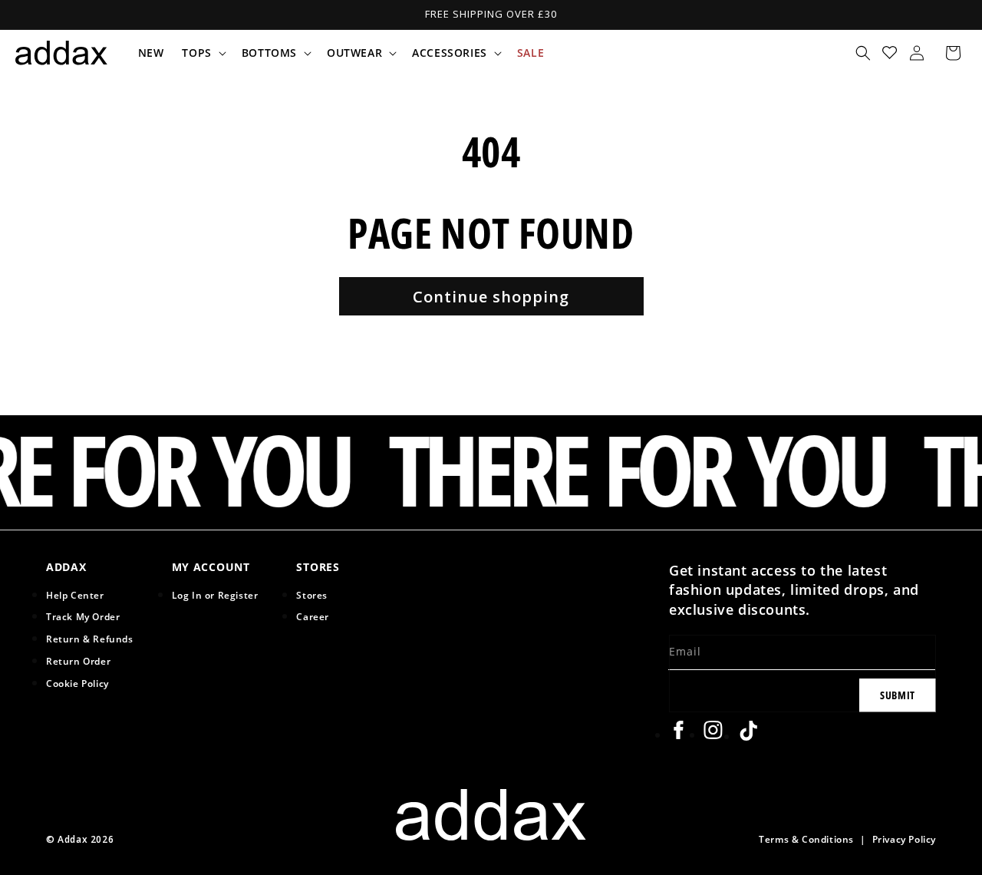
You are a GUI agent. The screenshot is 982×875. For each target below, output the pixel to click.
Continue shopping (491, 296)
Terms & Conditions (806, 839)
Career (312, 616)
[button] (202, 53)
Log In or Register (215, 595)
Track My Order (83, 616)
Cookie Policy (77, 683)
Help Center (75, 595)
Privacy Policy (904, 839)
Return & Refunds (89, 638)
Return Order (78, 661)
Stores (312, 595)
